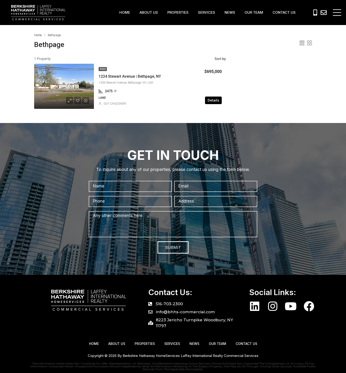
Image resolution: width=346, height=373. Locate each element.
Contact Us (284, 12)
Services (206, 12)
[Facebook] (309, 306)
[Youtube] (291, 306)
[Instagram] (272, 306)
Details (213, 100)
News (230, 12)
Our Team (254, 12)
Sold (103, 69)
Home (124, 12)
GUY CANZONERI (115, 103)
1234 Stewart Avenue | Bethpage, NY (130, 76)
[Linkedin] (254, 306)
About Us (149, 12)
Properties (178, 12)
